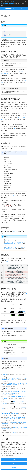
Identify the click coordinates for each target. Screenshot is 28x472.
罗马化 (15, 195)
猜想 (5, 341)
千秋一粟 (14, 432)
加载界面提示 (7, 60)
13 (25, 293)
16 (4, 336)
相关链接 (6, 236)
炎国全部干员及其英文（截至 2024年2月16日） (13, 152)
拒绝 (14, 463)
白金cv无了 (7, 240)
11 (5, 261)
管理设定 (14, 467)
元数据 (5, 25)
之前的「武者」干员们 (9, 328)
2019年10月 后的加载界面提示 (11, 88)
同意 (14, 459)
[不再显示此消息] (26, 2)
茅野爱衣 (14, 231)
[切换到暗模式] (22, 8)
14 (14, 311)
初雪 (6, 388)
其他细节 (6, 358)
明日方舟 (5, 374)
